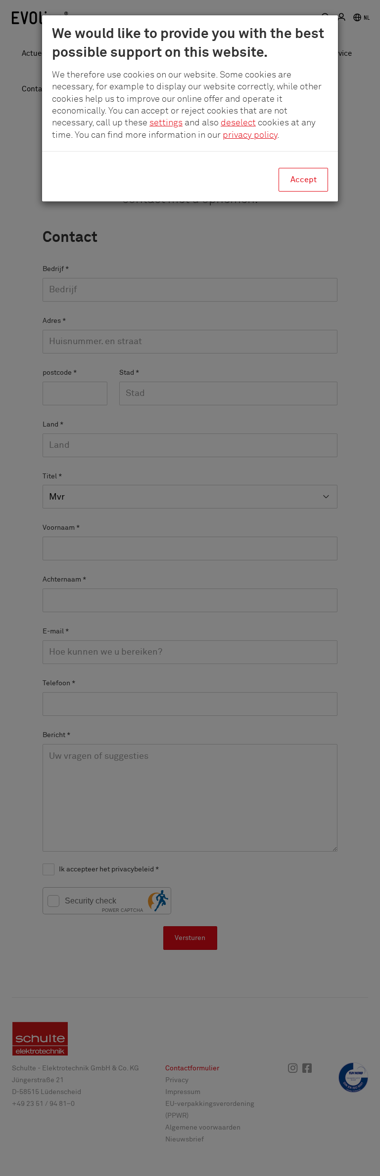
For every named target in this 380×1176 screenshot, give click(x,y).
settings (166, 122)
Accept (303, 180)
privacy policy (250, 135)
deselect (238, 122)
